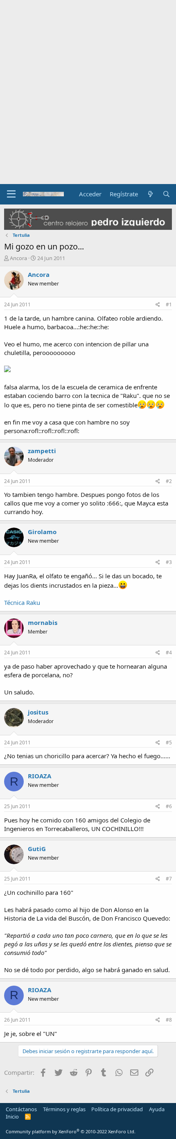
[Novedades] (150, 194)
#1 (169, 304)
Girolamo (42, 532)
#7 (169, 878)
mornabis (42, 622)
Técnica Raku (22, 602)
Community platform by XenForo (70, 1131)
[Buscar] (166, 194)
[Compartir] (158, 305)
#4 (169, 652)
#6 (169, 806)
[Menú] (11, 194)
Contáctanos (21, 1109)
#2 (169, 481)
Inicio (12, 1116)
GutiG (37, 849)
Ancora (18, 258)
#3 (169, 562)
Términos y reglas (64, 1109)
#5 (169, 742)
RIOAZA (39, 776)
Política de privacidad (117, 1109)
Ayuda (157, 1109)
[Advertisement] (88, 92)
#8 (169, 1019)
